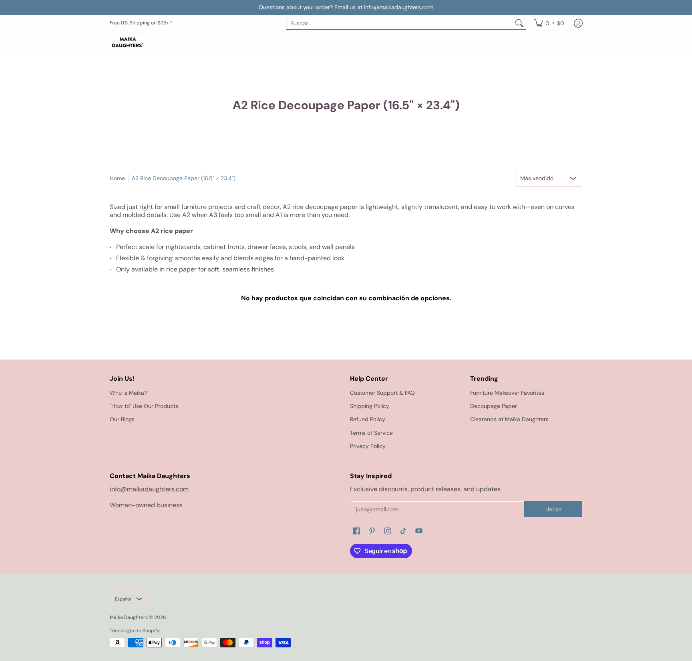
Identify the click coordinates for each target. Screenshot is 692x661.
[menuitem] (549, 23)
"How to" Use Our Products (144, 406)
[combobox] (399, 23)
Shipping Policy (369, 406)
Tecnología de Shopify (135, 630)
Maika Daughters (129, 617)
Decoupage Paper (493, 406)
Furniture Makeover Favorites (507, 392)
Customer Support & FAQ (382, 392)
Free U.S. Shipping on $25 (138, 23)
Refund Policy (367, 419)
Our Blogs (122, 419)
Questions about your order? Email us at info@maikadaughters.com (346, 7)
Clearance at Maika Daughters (509, 419)
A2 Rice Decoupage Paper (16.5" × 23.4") (183, 178)
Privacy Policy (368, 446)
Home (117, 178)
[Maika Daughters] (128, 43)
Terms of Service (371, 432)
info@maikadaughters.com (149, 489)
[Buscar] (519, 23)
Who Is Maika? (128, 392)
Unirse (553, 509)
